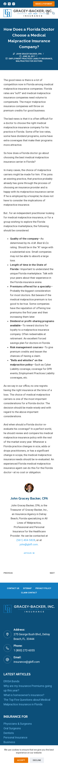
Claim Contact (29, 593)
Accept (21, 760)
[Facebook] (5, 3)
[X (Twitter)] (9, 3)
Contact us (13, 588)
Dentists (9, 733)
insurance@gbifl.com (27, 661)
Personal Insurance (15, 737)
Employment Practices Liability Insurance (30, 59)
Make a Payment (43, 4)
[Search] (53, 13)
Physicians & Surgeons (18, 723)
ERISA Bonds (11, 681)
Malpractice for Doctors (29, 61)
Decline (37, 760)
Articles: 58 (29, 553)
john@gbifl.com (28, 544)
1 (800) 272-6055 (24, 650)
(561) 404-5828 (25, 540)
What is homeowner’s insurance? (24, 695)
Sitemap (27, 588)
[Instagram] (13, 3)
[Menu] (47, 13)
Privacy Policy (43, 588)
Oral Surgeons (12, 728)
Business (9, 742)
